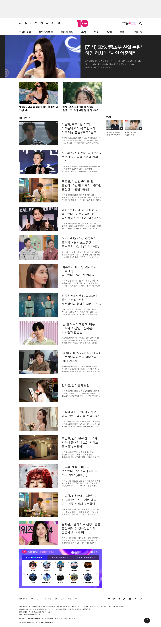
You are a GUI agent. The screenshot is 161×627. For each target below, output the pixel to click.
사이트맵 (72, 618)
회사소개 (22, 618)
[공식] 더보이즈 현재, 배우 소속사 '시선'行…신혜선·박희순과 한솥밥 (78, 328)
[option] (60, 573)
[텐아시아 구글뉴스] (52, 23)
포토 (122, 32)
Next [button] (97, 573)
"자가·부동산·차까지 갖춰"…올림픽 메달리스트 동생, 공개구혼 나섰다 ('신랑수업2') (80, 242)
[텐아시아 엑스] (36, 23)
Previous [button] (24, 573)
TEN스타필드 (46, 32)
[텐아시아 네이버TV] (26, 23)
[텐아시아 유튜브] (20, 23)
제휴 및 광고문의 (61, 618)
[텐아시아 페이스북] (30, 23)
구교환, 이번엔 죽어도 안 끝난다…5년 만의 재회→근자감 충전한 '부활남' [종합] (82, 185)
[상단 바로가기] (147, 620)
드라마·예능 (67, 32)
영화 (96, 32)
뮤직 (83, 32)
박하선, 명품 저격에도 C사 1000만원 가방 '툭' (38, 109)
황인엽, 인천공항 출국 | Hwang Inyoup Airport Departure (114, 134)
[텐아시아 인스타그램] (42, 23)
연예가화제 (25, 32)
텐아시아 (31, 622)
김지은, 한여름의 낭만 (76, 385)
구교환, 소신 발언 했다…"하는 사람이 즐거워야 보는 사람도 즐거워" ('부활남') (81, 442)
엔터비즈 (137, 32)
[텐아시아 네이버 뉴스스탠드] (47, 23)
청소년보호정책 (47, 618)
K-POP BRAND (34, 558)
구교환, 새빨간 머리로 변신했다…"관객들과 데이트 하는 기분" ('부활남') (79, 471)
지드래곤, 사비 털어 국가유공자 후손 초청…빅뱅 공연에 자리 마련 (82, 156)
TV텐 (109, 32)
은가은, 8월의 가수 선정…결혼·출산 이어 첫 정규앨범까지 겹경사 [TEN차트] (81, 528)
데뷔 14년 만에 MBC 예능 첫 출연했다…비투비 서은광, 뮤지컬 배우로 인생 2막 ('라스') (81, 214)
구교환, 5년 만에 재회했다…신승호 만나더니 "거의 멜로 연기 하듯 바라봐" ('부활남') (80, 499)
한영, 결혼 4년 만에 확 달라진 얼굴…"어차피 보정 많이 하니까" (80, 109)
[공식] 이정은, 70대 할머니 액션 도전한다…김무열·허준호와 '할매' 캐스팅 (82, 356)
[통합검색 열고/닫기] (140, 23)
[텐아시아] (82, 23)
